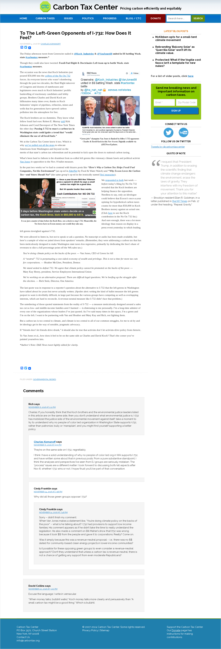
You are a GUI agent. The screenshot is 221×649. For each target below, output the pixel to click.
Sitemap (104, 630)
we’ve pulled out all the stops (40, 145)
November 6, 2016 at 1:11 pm (42, 407)
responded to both (114, 180)
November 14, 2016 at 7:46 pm (53, 512)
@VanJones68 (104, 53)
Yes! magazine (107, 174)
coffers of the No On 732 (57, 75)
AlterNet (73, 171)
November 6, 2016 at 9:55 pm (47, 445)
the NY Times (179, 201)
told (63, 121)
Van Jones (25, 161)
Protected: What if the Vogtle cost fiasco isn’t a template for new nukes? (178, 62)
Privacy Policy (90, 630)
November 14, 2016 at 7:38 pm (48, 492)
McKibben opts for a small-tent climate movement (176, 38)
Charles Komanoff (45, 441)
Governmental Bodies (44, 379)
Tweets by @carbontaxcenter (168, 146)
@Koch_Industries (84, 53)
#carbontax (32, 57)
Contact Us (23, 637)
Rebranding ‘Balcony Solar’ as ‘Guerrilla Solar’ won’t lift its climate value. (175, 50)
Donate (176, 630)
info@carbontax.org (28, 640)
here (110, 213)
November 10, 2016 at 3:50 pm (42, 589)
